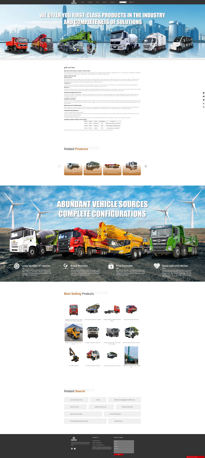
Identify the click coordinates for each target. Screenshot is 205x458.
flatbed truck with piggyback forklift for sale (124, 399)
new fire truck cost (74, 406)
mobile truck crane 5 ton (100, 406)
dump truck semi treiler (127, 406)
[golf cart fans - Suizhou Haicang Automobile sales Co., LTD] (74, 2)
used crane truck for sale (76, 414)
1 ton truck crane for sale (76, 399)
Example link (110, 130)
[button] (145, 166)
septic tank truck (118, 421)
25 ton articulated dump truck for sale (79, 421)
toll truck (98, 399)
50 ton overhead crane (115, 414)
